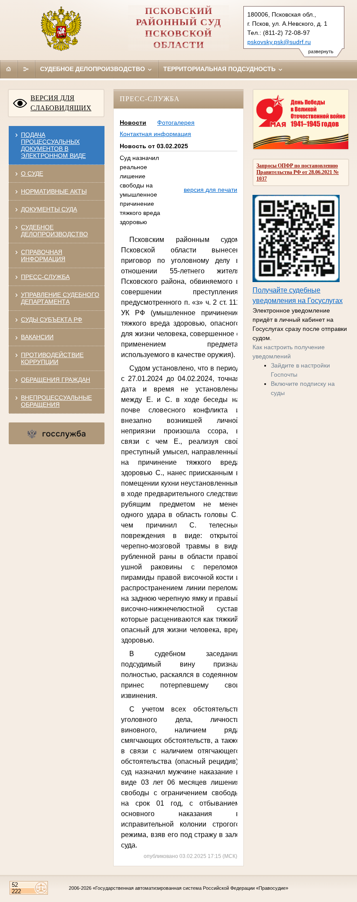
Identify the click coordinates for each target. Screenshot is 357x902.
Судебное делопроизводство (93, 68)
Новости (133, 122)
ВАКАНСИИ (37, 337)
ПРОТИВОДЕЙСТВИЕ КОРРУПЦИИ (52, 358)
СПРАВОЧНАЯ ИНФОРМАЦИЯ (43, 255)
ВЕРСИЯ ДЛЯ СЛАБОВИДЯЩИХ (60, 103)
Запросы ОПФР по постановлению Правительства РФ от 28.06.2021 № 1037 (297, 172)
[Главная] (8, 69)
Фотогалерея (176, 122)
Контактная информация (155, 133)
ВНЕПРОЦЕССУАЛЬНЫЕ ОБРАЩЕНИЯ (56, 401)
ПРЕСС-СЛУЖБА (45, 276)
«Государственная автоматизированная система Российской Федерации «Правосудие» (190, 888)
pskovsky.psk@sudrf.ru (279, 41)
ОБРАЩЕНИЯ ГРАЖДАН (55, 379)
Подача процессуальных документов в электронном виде (53, 145)
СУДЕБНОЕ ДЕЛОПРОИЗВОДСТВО (54, 231)
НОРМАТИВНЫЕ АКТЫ (54, 191)
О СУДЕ (32, 173)
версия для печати (210, 189)
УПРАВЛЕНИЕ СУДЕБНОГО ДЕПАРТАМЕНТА (60, 298)
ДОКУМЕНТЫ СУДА (49, 209)
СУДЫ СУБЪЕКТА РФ (51, 319)
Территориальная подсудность (220, 68)
